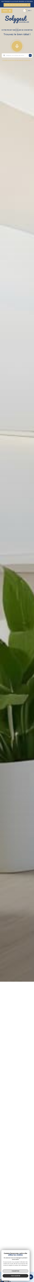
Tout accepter (15, 1275)
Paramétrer (15, 1271)
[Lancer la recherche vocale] (17, 46)
